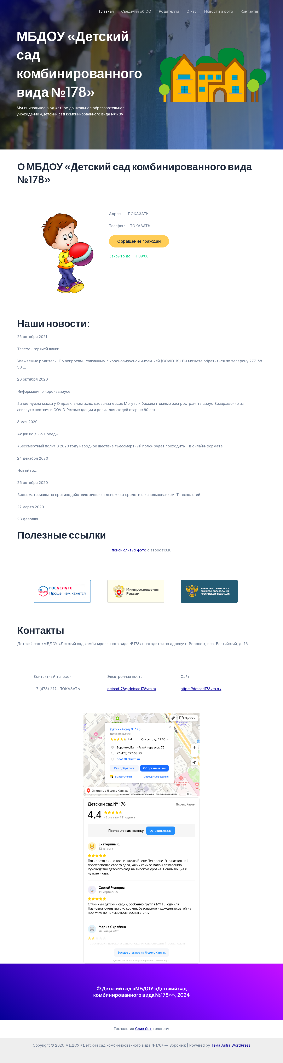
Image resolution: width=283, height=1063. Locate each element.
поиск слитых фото (129, 550)
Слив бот (143, 1028)
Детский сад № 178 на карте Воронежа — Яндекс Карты (141, 960)
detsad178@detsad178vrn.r (130, 689)
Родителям (169, 11)
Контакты (249, 11)
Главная (106, 11)
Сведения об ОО (136, 11)
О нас (191, 11)
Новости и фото (218, 11)
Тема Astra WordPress (230, 1045)
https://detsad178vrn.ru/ (201, 689)
